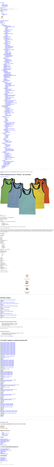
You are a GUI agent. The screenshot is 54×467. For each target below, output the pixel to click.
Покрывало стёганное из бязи (9, 124)
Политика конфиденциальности (5, 441)
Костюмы (6, 44)
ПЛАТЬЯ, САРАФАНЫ (7, 31)
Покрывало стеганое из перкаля (10, 122)
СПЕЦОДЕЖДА (6, 107)
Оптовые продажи (3, 458)
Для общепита (7, 110)
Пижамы (6, 27)
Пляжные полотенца (8, 115)
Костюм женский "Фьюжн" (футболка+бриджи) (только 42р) (9, 305)
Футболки (6, 86)
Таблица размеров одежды (4, 449)
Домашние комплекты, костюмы (10, 26)
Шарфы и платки (7, 59)
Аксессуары (5, 151)
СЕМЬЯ (5, 67)
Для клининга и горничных (9, 109)
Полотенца (5, 143)
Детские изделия (7, 144)
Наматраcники (6, 129)
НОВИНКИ (3, 165)
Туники (6, 35)
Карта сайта (2, 443)
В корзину (2, 221)
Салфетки (6, 136)
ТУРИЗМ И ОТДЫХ (7, 111)
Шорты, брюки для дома (8, 29)
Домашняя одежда (8, 45)
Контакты (1, 442)
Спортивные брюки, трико (9, 55)
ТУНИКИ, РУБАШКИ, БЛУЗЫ (8, 33)
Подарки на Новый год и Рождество (9, 161)
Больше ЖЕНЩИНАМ (7, 69)
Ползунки (6, 96)
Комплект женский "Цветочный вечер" (6, 380)
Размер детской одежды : (4, 217)
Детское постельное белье (9, 101)
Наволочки (7, 131)
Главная (1, 171)
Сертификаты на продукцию (4, 440)
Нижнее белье (16, 171)
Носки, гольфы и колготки (9, 92)
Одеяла (6, 127)
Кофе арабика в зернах (8, 156)
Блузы (6, 34)
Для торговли (7, 108)
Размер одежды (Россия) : (4, 357)
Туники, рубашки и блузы (9, 46)
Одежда (5, 147)
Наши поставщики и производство (5, 439)
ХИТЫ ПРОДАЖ (4, 166)
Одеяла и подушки (6, 125)
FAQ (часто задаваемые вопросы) (5, 448)
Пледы (5, 139)
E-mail (1, 8)
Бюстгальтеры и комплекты (9, 63)
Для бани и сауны (8, 145)
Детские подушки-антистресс (9, 104)
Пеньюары (6, 30)
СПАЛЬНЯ (3, 116)
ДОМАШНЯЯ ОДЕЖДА (7, 72)
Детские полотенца (8, 103)
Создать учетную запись (3, 10)
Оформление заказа (3, 451)
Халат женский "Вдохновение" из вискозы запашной (8, 317)
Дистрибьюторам (2, 457)
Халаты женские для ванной (9, 149)
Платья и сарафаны (8, 83)
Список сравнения (4, 4)
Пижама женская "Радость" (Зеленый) (5, 399)
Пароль (1, 9)
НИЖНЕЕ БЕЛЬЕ (6, 61)
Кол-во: (1, 219)
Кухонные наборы (8, 153)
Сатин (6, 118)
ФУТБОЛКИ (5, 70)
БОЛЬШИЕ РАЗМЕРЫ (7, 43)
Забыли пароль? (4, 9)
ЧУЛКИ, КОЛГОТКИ (7, 64)
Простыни (6, 130)
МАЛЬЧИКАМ (6, 88)
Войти (1, 7)
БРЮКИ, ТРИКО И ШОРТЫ (8, 74)
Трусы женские (7, 62)
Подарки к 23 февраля (7, 163)
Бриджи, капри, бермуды (9, 39)
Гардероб (4, 171)
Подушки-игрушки (8, 142)
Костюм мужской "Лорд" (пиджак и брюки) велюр (7, 385)
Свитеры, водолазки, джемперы (10, 85)
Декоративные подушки (8, 126)
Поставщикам (2, 459)
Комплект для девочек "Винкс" (4, 309)
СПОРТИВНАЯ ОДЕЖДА (8, 54)
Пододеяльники (7, 132)
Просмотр (1, 300)
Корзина (1, 22)
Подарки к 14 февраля (7, 162)
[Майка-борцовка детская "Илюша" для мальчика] (25, 214)
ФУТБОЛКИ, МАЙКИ (7, 36)
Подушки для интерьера (8, 141)
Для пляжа (6, 146)
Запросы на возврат (5, 5)
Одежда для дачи (7, 113)
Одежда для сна (7, 73)
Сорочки (6, 28)
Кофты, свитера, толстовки (9, 47)
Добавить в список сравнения (11, 221)
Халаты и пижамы (8, 84)
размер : (1, 382)
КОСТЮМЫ (5, 37)
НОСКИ (5, 78)
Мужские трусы (7, 77)
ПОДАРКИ (3, 160)
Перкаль (6, 119)
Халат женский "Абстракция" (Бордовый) (6, 406)
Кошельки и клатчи (8, 60)
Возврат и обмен (2, 453)
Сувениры (6, 137)
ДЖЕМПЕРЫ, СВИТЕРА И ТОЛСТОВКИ (10, 75)
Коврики (5, 138)
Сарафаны (6, 32)
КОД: (1, 218)
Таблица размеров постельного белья (5, 450)
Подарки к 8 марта (6, 164)
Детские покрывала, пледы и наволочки (11, 102)
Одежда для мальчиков (11, 171)
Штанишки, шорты (8, 98)
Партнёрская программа (3, 460)
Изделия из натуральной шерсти (10, 128)
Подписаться (2, 426)
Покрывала (5, 121)
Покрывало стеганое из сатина (9, 123)
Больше (6, 48)
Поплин (6, 120)
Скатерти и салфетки (8, 155)
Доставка (3, 14)
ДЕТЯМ (3, 81)
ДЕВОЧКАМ (6, 82)
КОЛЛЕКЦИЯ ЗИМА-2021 (6, 105)
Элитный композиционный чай (10, 157)
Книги (6, 159)
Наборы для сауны (8, 148)
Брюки (6, 40)
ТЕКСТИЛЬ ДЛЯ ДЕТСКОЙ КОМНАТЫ (10, 100)
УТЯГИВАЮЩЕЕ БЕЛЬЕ (7, 68)
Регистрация (4, 7)
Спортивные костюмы (8, 56)
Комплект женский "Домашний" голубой (6, 390)
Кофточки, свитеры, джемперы (9, 97)
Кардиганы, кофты (8, 52)
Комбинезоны (7, 41)
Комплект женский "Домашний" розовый (6, 313)
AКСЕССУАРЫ (6, 58)
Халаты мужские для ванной (9, 150)
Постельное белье (6, 117)
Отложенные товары (5, 6)
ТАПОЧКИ (5, 65)
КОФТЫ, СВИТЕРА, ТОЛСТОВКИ (9, 49)
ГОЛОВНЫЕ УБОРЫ (7, 66)
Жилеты (6, 51)
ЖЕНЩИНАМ (4, 25)
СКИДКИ (3, 167)
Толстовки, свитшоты (8, 53)
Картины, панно (7, 134)
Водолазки (6, 50)
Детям (6, 171)
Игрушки (6, 140)
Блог (2, 13)
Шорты (6, 42)
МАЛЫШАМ (6, 94)
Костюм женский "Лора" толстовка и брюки (6, 367)
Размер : (1, 391)
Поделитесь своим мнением (4, 176)
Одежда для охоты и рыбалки (9, 112)
